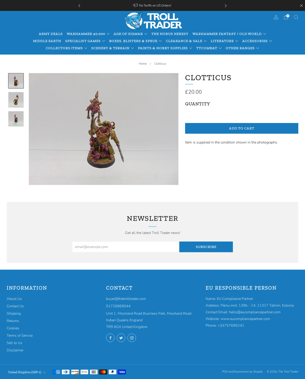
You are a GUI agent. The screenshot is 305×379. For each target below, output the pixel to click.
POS (225, 372)
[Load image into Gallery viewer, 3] (16, 119)
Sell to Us (14, 342)
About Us (14, 298)
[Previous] (79, 5)
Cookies (13, 328)
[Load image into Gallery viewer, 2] (16, 100)
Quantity (197, 104)
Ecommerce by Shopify (248, 372)
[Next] (226, 5)
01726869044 (118, 306)
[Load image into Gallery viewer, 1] (16, 81)
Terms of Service (20, 335)
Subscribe (206, 247)
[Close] (301, 5)
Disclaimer (15, 350)
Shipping (14, 313)
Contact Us (15, 306)
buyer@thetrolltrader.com (126, 298)
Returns (13, 320)
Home (143, 63)
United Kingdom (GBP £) (24, 372)
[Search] (296, 17)
